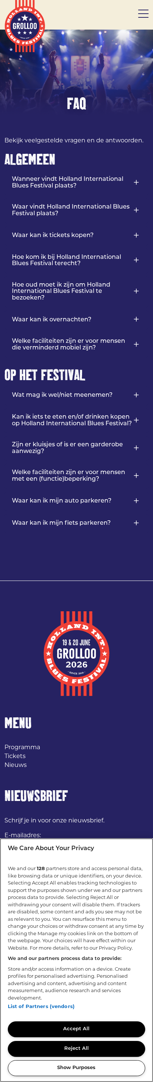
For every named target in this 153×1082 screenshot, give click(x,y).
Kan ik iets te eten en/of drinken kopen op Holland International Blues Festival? (72, 420)
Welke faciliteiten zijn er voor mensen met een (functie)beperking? (68, 476)
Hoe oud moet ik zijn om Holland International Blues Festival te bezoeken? (61, 291)
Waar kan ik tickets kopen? (53, 236)
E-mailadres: (22, 835)
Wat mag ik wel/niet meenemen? (62, 395)
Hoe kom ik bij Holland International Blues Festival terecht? (66, 260)
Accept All (76, 1029)
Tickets (15, 756)
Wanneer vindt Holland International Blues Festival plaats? (67, 182)
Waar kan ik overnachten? (51, 320)
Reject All (76, 1048)
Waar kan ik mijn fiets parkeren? (61, 523)
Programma (22, 747)
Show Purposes (76, 1067)
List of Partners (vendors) (41, 1006)
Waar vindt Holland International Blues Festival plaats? (71, 210)
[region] (76, 960)
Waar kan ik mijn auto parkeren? (61, 501)
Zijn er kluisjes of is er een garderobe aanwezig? (67, 448)
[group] (76, 72)
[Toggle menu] (143, 15)
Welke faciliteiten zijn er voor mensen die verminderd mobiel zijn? (68, 344)
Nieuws (15, 764)
